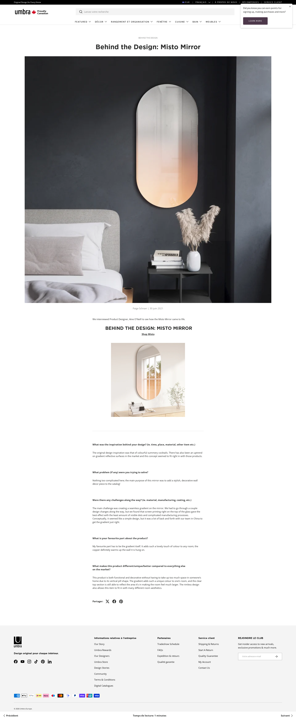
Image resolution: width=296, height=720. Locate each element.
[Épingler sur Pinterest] (121, 601)
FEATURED (81, 22)
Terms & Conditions (104, 679)
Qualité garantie (165, 661)
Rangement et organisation (130, 22)
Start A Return (205, 650)
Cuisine (180, 22)
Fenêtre (162, 22)
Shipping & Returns (208, 644)
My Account (204, 661)
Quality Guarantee (208, 655)
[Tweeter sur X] (107, 601)
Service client (273, 2)
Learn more (255, 21)
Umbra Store (101, 661)
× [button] (290, 6)
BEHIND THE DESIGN (148, 37)
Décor (99, 22)
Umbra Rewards (102, 650)
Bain (195, 22)
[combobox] (155, 11)
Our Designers (101, 655)
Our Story (99, 644)
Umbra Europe (26, 709)
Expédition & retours (168, 655)
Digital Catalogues (103, 685)
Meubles (211, 22)
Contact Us (204, 667)
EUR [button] (187, 2)
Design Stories (101, 667)
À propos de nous (226, 2)
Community (100, 673)
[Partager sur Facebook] (114, 601)
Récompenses (250, 2)
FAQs (160, 650)
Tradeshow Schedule (168, 644)
